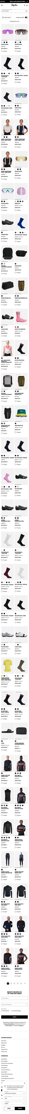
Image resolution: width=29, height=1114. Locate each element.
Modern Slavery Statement (7, 1074)
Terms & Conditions (5, 1069)
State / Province (8, 1096)
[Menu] (1, 5)
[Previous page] (4, 983)
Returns (3, 1047)
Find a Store (3, 1040)
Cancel (9, 1108)
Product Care (4, 1051)
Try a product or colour (7, 9)
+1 (11, 73)
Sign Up (14, 1017)
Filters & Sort (8, 17)
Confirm (20, 1108)
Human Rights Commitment (7, 1078)
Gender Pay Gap (4, 1076)
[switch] (22, 17)
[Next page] (25, 983)
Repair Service (4, 1049)
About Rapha (4, 1059)
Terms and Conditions (9, 1024)
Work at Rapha (4, 1061)
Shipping (3, 1045)
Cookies (3, 1080)
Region (6, 1091)
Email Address (5, 998)
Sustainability (4, 1072)
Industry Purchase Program (7, 1063)
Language (7, 1101)
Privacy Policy (8, 1025)
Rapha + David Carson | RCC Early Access (19, 1)
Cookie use (20, 1025)
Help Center (4, 1043)
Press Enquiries (4, 1065)
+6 (24, 232)
